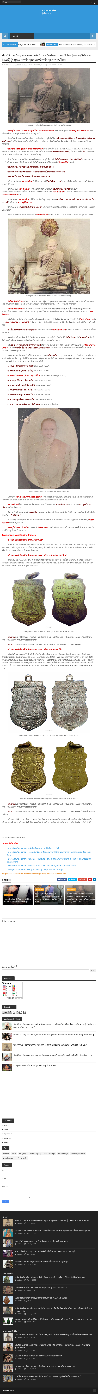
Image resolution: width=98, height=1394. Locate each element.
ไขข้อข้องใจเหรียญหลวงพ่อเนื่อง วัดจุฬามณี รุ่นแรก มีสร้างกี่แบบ (41, 1287)
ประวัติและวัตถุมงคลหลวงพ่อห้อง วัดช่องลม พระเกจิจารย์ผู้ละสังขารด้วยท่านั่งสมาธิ (42, 865)
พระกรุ (14, 1154)
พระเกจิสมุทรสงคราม (78, 1154)
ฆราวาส (6, 1154)
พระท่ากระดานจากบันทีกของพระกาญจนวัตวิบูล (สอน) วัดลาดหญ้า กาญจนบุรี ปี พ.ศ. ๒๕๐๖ (50, 1044)
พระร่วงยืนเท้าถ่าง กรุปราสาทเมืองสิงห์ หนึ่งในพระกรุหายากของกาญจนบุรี (45, 1251)
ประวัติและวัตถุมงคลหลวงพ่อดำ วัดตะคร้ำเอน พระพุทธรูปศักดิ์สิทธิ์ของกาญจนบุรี (48, 1376)
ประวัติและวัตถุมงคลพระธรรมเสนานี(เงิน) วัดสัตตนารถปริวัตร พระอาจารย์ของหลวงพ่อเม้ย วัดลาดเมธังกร (49, 897)
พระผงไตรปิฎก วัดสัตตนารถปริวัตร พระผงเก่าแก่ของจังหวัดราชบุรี (17, 900)
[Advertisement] (49, 25)
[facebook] (91, 2)
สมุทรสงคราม (8, 1134)
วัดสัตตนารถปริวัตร (55, 64)
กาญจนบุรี (7, 1125)
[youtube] (94, 2)
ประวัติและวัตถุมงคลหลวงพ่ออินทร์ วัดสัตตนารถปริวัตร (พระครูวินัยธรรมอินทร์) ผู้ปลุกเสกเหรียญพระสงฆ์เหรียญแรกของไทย (81, 897)
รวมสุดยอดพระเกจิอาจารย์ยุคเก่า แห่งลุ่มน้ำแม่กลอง (34, 1065)
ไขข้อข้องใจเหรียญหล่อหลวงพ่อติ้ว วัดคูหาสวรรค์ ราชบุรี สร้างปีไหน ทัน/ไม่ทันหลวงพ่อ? (51, 1277)
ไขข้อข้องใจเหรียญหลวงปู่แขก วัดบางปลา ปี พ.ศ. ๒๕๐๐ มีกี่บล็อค (41, 1297)
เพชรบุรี (6, 1142)
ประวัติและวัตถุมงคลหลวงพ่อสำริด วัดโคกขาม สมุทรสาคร (38, 1355)
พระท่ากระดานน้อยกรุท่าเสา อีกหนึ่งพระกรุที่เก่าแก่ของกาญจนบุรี (41, 1261)
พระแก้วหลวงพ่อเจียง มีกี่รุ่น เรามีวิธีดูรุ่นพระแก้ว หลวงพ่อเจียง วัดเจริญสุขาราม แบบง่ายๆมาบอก (54, 1318)
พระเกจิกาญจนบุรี (35, 1154)
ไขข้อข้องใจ (23, 1158)
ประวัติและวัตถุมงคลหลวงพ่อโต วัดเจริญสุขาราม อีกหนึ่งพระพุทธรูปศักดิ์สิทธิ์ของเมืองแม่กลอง (53, 1334)
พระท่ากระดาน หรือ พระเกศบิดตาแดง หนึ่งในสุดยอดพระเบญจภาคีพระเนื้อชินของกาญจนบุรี (52, 1230)
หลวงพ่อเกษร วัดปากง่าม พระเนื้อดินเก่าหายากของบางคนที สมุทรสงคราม (45, 1365)
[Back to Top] (94, 1390)
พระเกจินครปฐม (50, 1154)
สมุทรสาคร (7, 1138)
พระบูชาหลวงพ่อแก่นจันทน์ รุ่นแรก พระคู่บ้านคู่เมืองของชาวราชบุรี (35, 869)
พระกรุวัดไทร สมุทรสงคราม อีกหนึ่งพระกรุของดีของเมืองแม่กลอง (41, 1240)
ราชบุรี (45, 64)
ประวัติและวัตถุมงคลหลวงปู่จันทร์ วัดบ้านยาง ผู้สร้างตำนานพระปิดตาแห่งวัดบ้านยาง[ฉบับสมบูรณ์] (53, 1034)
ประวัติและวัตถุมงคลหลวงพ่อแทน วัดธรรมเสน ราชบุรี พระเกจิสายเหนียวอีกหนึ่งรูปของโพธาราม (52, 1055)
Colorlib (11, 1390)
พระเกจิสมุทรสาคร (26, 44)
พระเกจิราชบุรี (36, 64)
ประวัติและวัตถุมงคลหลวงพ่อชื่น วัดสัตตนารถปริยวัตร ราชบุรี (33, 848)
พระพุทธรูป (23, 1154)
